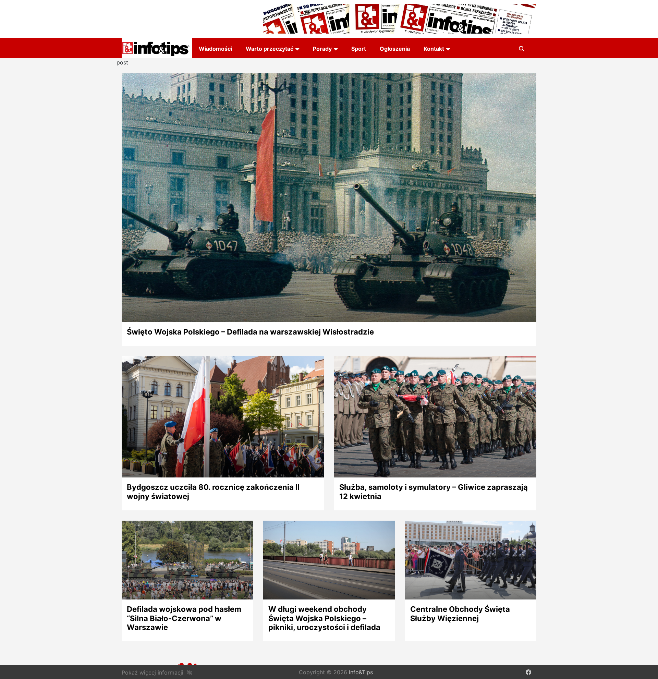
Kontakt (434, 48)
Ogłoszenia (395, 48)
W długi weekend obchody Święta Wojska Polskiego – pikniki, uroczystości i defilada (324, 618)
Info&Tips (361, 672)
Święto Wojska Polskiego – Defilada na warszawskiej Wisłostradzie (250, 331)
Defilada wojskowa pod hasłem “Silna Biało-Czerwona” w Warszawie (184, 618)
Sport (358, 48)
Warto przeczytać (269, 48)
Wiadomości (215, 48)
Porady (322, 48)
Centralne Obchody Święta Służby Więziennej (460, 613)
